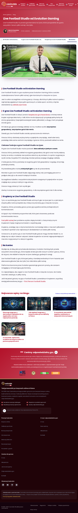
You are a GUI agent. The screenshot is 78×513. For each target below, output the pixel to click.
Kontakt (42, 435)
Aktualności (43, 431)
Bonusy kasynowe (6, 431)
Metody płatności (6, 439)
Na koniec (72, 39)
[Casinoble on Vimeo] (12, 485)
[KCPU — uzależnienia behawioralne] (22, 373)
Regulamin (43, 505)
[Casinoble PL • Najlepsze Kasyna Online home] (6, 383)
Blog (14, 14)
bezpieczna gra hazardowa (39, 115)
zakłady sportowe (20, 105)
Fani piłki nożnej (7, 220)
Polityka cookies (52, 505)
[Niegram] (44, 373)
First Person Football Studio (35, 281)
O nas (42, 422)
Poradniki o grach (6, 448)
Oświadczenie (34, 505)
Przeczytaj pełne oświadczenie (11, 496)
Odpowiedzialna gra (7, 471)
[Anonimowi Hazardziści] (33, 373)
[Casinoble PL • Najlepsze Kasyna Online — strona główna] (9, 4)
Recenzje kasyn (6, 444)
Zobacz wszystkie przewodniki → (66, 293)
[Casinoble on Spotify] (16, 485)
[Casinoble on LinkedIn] (3, 485)
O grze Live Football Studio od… (31, 39)
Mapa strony (33, 509)
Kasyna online (5, 422)
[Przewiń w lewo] (1, 40)
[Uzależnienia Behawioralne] (55, 373)
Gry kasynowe (5, 435)
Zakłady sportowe (6, 426)
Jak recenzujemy (6, 467)
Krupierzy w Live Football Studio (55, 39)
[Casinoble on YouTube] (7, 485)
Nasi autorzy (44, 426)
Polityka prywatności (63, 505)
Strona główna (7, 14)
